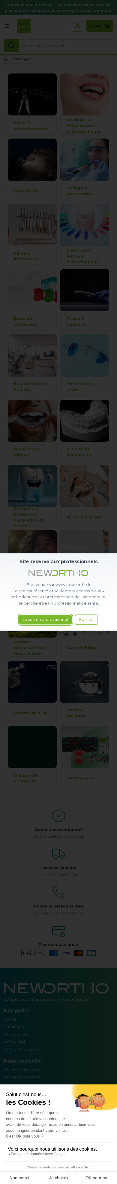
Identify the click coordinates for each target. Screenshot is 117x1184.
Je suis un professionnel (45, 619)
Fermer (86, 619)
